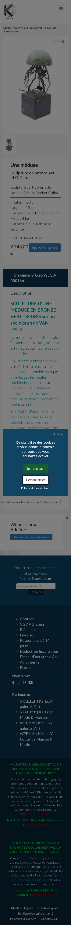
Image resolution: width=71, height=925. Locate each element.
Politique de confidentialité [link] (35, 488)
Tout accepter (35, 468)
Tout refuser (56, 433)
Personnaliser (35, 480)
